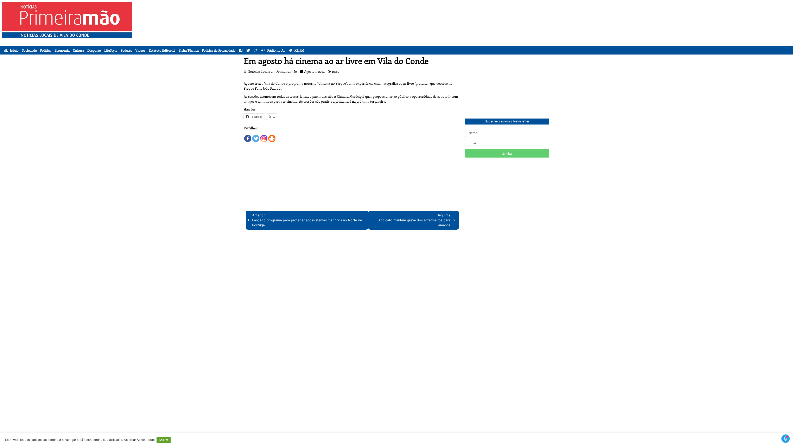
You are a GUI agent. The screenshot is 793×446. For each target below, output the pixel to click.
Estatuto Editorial (162, 50)
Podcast (126, 50)
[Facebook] (247, 136)
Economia (62, 50)
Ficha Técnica (189, 50)
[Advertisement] (445, 31)
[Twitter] (255, 136)
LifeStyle (110, 50)
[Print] (271, 136)
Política (45, 50)
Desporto (94, 50)
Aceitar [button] (163, 439)
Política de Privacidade (218, 50)
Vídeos (140, 50)
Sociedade (29, 50)
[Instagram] (263, 136)
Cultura (78, 50)
